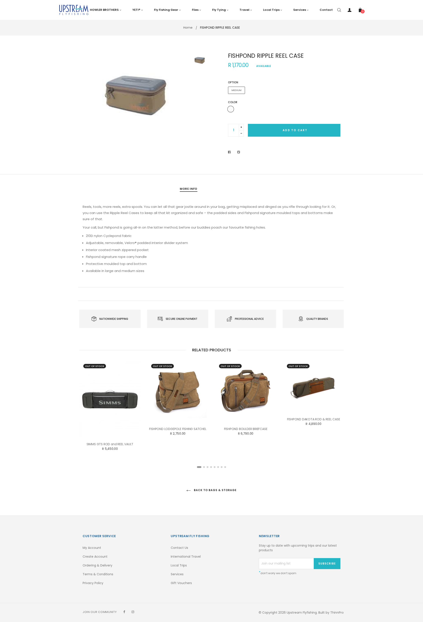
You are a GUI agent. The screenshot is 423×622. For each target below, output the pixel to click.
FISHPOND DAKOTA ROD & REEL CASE (313, 419)
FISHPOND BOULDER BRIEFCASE (245, 429)
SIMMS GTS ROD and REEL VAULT (110, 444)
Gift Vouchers (181, 583)
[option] (134, 94)
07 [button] (222, 467)
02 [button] (204, 467)
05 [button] (214, 467)
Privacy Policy (93, 583)
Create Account (95, 556)
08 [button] (225, 467)
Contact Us (179, 548)
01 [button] (199, 467)
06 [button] (218, 467)
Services (177, 574)
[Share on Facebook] (230, 152)
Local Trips (179, 565)
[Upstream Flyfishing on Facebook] (124, 612)
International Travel (186, 556)
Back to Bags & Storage (214, 490)
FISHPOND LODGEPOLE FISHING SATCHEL (177, 429)
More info (188, 189)
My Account (92, 548)
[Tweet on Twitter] (238, 152)
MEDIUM (236, 90)
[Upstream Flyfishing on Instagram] (133, 612)
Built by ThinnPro (331, 612)
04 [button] (211, 467)
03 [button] (207, 467)
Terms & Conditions (98, 574)
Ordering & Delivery (97, 565)
